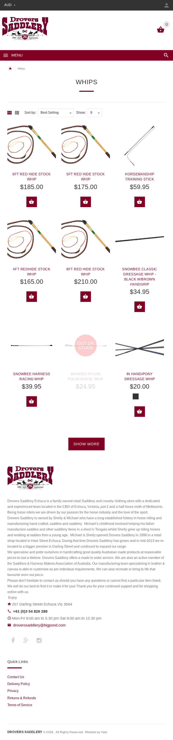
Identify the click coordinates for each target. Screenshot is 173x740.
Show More (86, 444)
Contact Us (15, 677)
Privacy (13, 691)
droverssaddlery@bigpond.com (39, 625)
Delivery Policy (18, 684)
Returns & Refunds (21, 698)
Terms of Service (19, 705)
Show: (81, 112)
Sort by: (30, 112)
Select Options (139, 411)
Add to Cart (31, 202)
